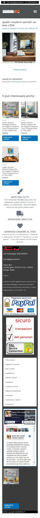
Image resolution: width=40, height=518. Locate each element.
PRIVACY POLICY (11, 378)
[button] (35, 11)
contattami (9, 395)
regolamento (10, 373)
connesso (14, 82)
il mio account (10, 360)
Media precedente (20, 70)
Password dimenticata (13, 391)
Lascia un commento (9, 28)
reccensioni (10, 404)
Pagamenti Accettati (12, 364)
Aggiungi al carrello (7, 138)
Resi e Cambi (10, 369)
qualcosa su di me (12, 386)
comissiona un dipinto (13, 400)
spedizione (9, 382)
